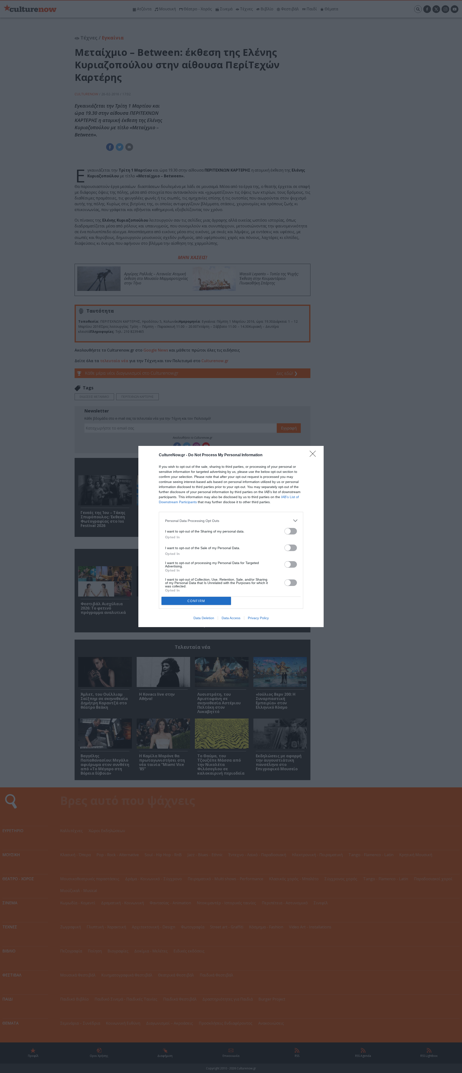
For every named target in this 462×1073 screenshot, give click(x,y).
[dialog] (231, 536)
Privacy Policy (258, 618)
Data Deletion (203, 618)
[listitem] (231, 520)
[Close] (314, 455)
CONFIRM (196, 601)
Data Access (231, 618)
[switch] (290, 531)
